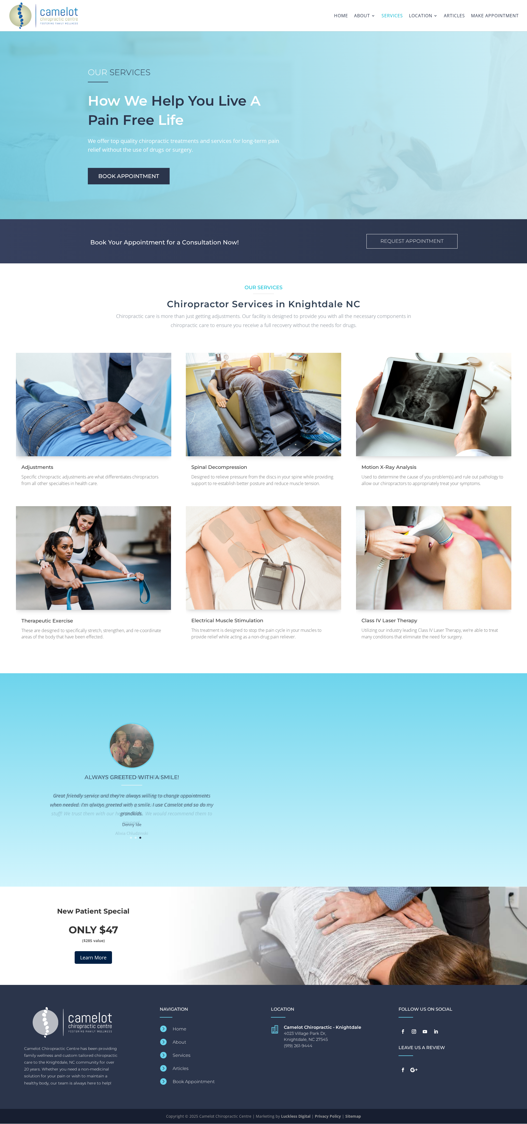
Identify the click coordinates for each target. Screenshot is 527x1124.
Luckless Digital (295, 1116)
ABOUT (362, 16)
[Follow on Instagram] (414, 1031)
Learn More (93, 957)
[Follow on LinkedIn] (435, 1031)
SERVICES (392, 16)
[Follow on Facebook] (403, 1031)
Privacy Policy (328, 1116)
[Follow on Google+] (414, 1070)
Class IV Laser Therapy (389, 621)
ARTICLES (454, 16)
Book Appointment (128, 176)
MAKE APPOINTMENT (495, 16)
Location (420, 16)
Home (341, 16)
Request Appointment (412, 241)
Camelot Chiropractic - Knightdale (322, 1027)
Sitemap (353, 1116)
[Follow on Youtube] (425, 1031)
